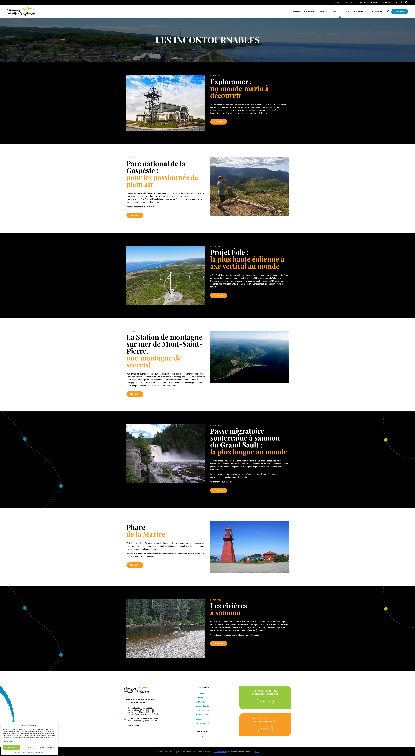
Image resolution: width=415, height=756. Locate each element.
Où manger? (322, 12)
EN (396, 2)
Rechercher (388, 11)
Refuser (29, 747)
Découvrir (399, 12)
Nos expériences (359, 12)
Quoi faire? (296, 12)
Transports (348, 2)
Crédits (198, 719)
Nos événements (377, 12)
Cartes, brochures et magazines (367, 2)
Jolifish (257, 752)
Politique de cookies (20, 752)
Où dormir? (309, 12)
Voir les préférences (47, 747)
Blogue (337, 2)
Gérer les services (9, 741)
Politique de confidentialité (35, 752)
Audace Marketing (220, 752)
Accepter (11, 747)
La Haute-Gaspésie (338, 12)
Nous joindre (386, 2)
